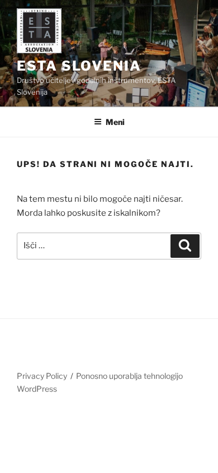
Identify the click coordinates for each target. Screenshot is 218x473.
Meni (115, 122)
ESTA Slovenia (79, 66)
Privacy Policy (42, 376)
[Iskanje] (185, 246)
